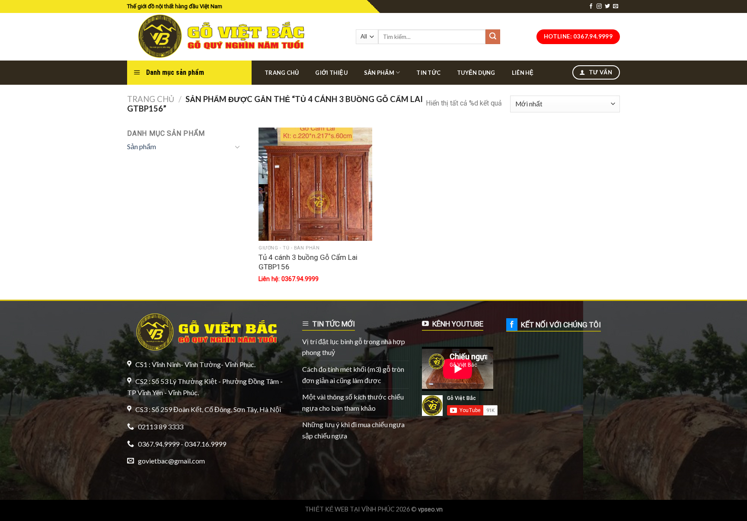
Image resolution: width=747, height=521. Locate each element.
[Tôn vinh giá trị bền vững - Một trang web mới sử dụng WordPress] (219, 37)
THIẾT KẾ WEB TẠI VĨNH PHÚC (350, 509)
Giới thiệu (331, 72)
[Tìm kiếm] (492, 36)
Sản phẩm (379, 72)
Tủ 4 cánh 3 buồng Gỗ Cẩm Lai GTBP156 (308, 262)
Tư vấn (599, 72)
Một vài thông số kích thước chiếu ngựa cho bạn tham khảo (353, 402)
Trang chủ (282, 72)
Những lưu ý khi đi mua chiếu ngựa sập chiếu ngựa (353, 430)
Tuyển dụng (476, 72)
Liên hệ (523, 72)
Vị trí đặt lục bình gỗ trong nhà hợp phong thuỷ (353, 347)
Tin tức (428, 72)
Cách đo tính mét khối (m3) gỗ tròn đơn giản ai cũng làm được (353, 374)
